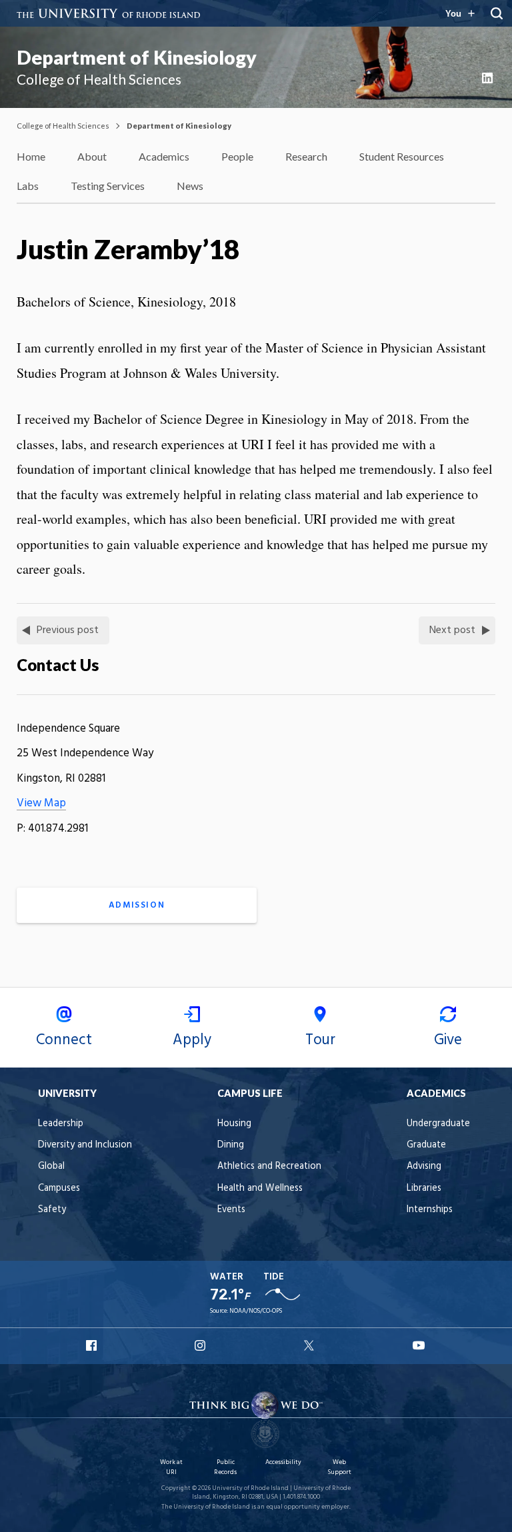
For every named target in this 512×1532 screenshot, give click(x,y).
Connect (64, 1040)
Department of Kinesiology (137, 57)
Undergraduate (438, 1124)
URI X (310, 1345)
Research (306, 156)
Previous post (68, 630)
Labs (28, 185)
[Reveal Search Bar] (496, 13)
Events (231, 1209)
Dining (230, 1145)
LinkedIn (488, 78)
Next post (452, 630)
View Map (41, 803)
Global (51, 1166)
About (92, 156)
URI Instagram (201, 1345)
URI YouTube (419, 1345)
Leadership (60, 1124)
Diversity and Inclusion (85, 1145)
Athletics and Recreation (269, 1166)
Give (448, 1040)
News (190, 185)
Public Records (225, 1467)
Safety (52, 1209)
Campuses (59, 1188)
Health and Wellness (260, 1188)
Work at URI (171, 1467)
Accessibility (283, 1462)
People (237, 156)
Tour (320, 1040)
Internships (430, 1209)
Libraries (424, 1188)
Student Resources (401, 156)
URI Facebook (92, 1345)
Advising (424, 1166)
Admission (137, 905)
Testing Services (108, 185)
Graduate (426, 1145)
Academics (164, 156)
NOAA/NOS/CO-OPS (255, 1311)
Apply (192, 1040)
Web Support (339, 1467)
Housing (234, 1124)
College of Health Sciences (63, 125)
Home (31, 156)
